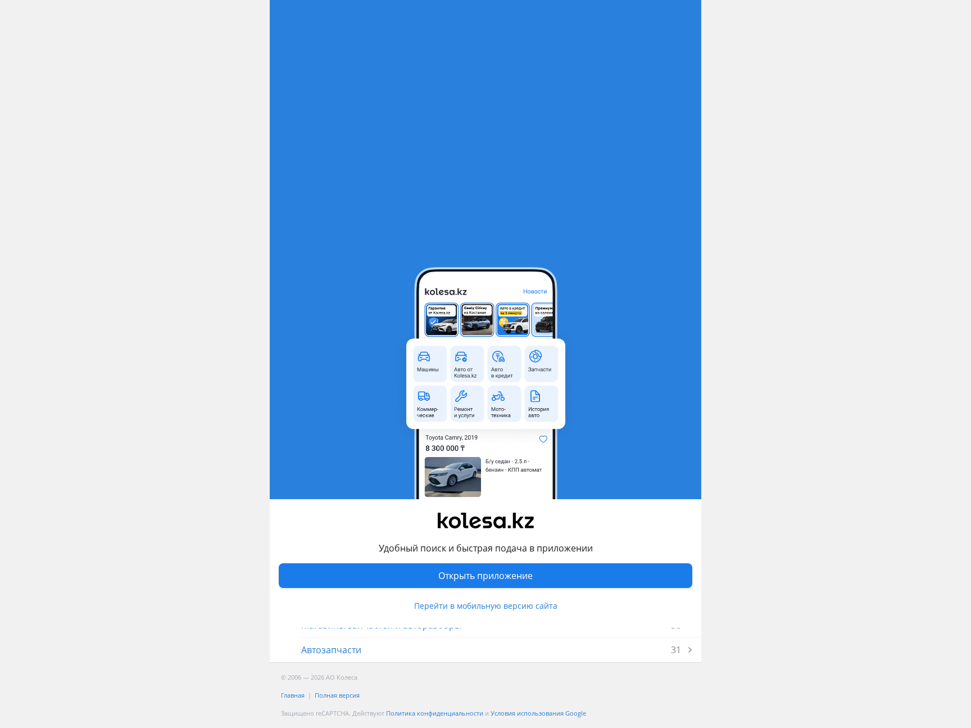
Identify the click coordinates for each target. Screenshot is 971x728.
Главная (293, 695)
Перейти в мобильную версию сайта (485, 605)
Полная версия (337, 695)
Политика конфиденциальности (434, 713)
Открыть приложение (485, 575)
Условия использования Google (538, 713)
